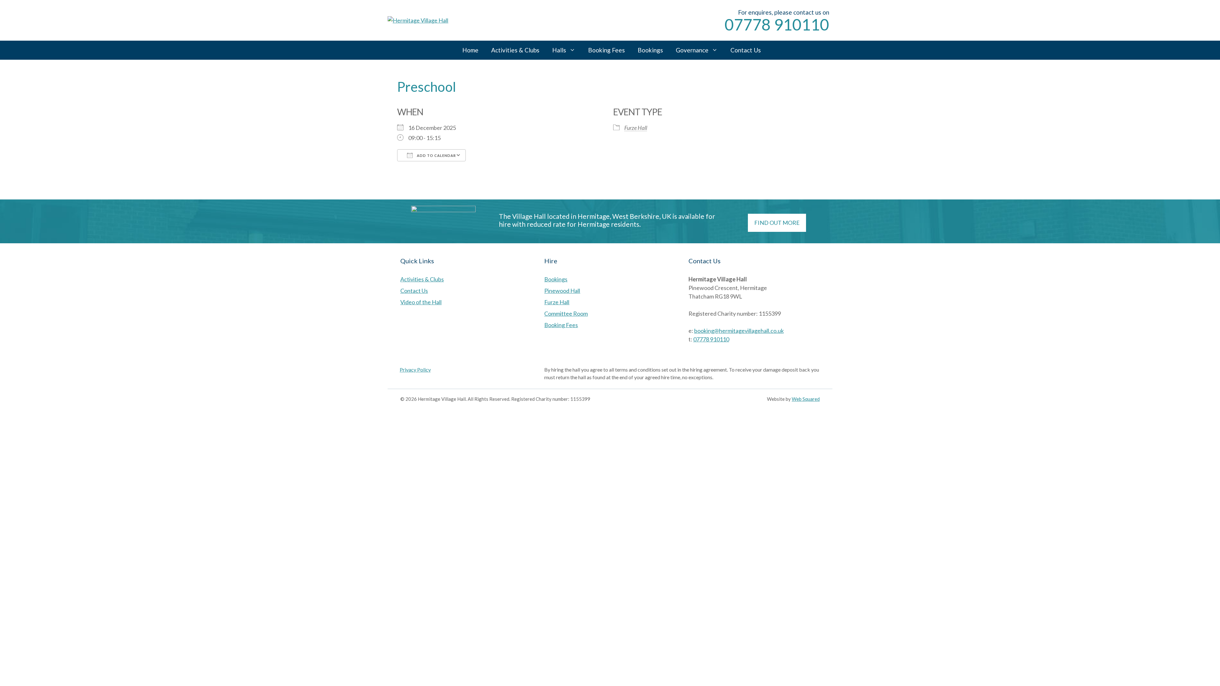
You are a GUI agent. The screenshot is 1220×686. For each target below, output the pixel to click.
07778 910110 (777, 24)
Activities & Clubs (515, 50)
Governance (692, 50)
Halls (559, 50)
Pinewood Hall (562, 290)
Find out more (777, 222)
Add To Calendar (436, 155)
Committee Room (566, 313)
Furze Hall (635, 127)
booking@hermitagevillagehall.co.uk (739, 330)
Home (470, 50)
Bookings (650, 50)
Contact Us (745, 50)
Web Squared (806, 399)
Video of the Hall (421, 302)
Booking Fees (606, 50)
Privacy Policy (415, 370)
